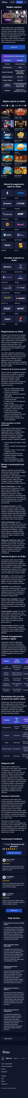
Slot (23, 105)
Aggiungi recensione (14, 852)
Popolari (3, 105)
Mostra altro (14, 910)
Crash (16, 105)
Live (10, 105)
